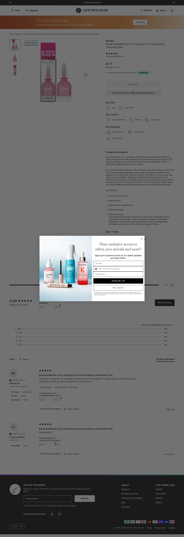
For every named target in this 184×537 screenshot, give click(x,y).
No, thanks (118, 288)
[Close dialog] (141, 238)
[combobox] (97, 268)
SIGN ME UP (118, 281)
